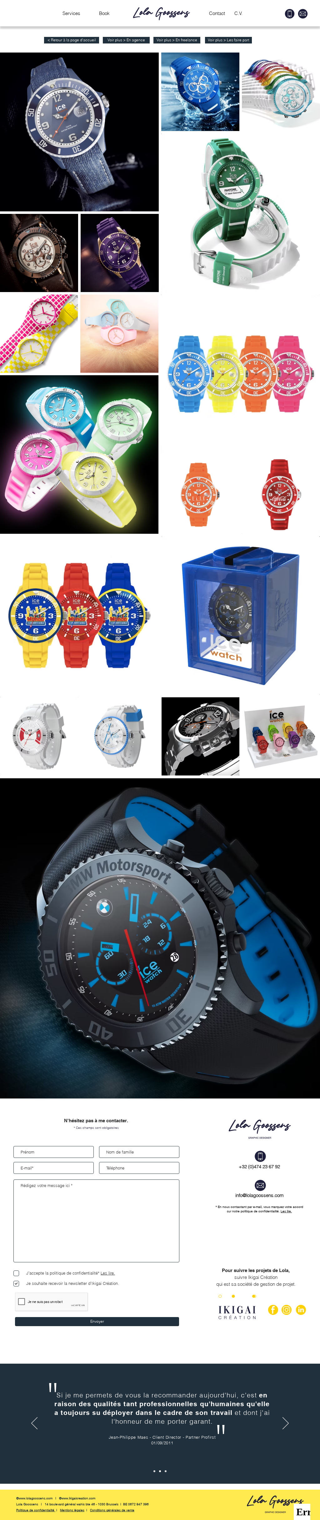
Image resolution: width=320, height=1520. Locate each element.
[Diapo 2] (160, 1471)
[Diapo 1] (154, 1471)
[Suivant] (285, 1423)
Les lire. (286, 1211)
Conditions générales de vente (112, 1510)
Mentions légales (72, 1510)
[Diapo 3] (166, 1471)
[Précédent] (34, 1423)
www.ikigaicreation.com (78, 1498)
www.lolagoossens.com (35, 1498)
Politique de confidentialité (35, 1510)
